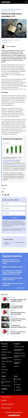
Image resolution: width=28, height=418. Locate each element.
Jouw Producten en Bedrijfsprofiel (19, 350)
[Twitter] (8, 195)
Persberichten (17, 359)
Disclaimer (4, 400)
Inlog (2, 392)
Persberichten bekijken (17, 363)
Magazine (3, 354)
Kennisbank (4, 349)
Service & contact (5, 385)
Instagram (18, 390)
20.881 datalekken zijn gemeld (16, 165)
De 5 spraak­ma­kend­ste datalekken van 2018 (17, 307)
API (11, 323)
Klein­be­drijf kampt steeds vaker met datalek (18, 313)
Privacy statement (6, 408)
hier (9, 230)
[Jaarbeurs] (14, 415)
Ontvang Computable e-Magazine (6, 358)
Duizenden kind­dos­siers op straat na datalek (18, 332)
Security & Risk (10, 9)
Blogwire (16, 366)
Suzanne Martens (11, 46)
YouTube (18, 387)
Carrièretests (4, 346)
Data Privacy (12, 11)
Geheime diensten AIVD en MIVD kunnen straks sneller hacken (11, 261)
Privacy (3, 188)
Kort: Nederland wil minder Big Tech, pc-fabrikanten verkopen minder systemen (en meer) (12, 272)
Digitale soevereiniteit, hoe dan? (12, 267)
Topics (3, 364)
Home (2, 9)
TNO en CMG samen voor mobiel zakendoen (12, 284)
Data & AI (13, 310)
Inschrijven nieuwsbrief (4, 389)
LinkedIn (18, 384)
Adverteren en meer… (19, 346)
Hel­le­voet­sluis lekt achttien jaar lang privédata (18, 320)
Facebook (18, 379)
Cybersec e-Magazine (6, 361)
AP (10, 42)
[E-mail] (3, 195)
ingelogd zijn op (12, 242)
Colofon (3, 379)
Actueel (17, 40)
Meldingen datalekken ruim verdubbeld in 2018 (18, 300)
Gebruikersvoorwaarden (7, 404)
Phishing (13, 297)
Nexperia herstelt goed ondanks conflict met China (12, 278)
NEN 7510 (3, 372)
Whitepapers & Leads (19, 353)
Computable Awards (6, 352)
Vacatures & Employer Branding (19, 356)
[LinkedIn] (5, 195)
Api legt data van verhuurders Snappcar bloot (18, 326)
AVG (20, 50)
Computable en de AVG (6, 382)
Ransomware (4, 369)
